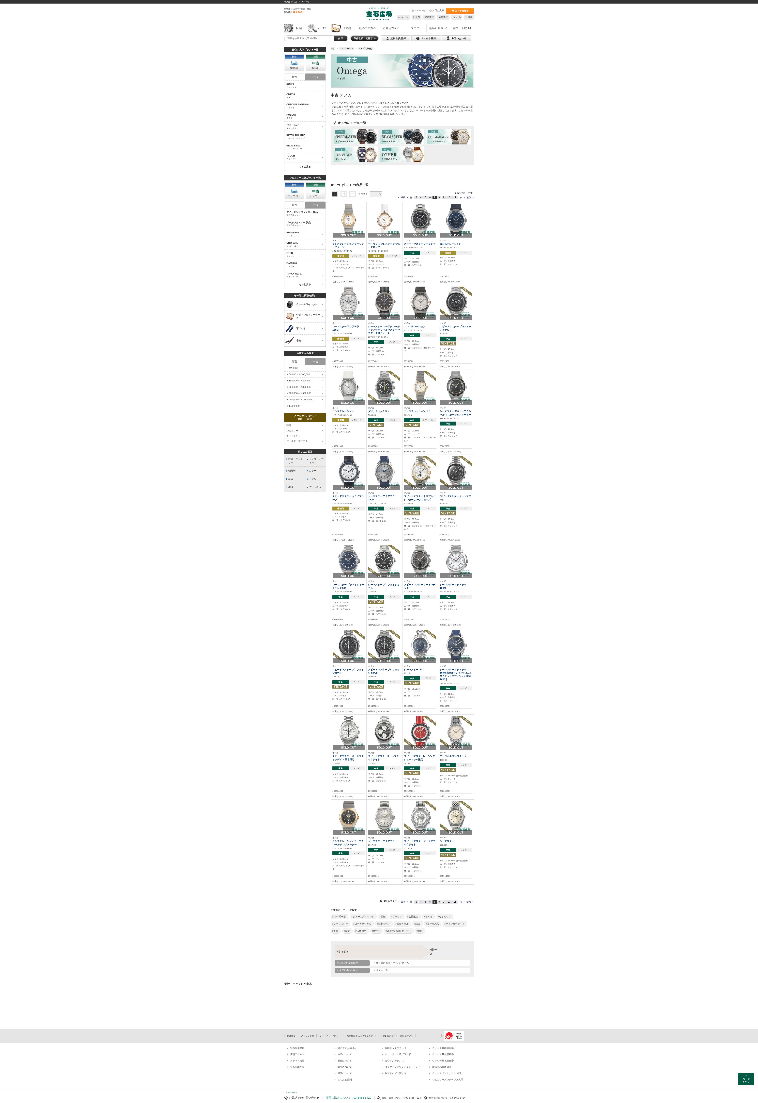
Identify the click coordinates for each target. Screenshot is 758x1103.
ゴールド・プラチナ (297, 441)
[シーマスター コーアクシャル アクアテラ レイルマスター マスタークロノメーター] (384, 302)
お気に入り (438, 10)
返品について (345, 1067)
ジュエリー (292, 430)
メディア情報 (297, 1060)
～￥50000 (292, 368)
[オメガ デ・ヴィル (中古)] (356, 154)
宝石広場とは (297, 1067)
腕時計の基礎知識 (441, 1067)
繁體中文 (429, 17)
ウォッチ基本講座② (443, 1054)
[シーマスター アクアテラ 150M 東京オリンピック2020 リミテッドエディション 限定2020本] (456, 645)
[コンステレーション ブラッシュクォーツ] (349, 219)
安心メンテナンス (394, 1060)
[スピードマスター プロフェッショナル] (456, 302)
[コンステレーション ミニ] (420, 387)
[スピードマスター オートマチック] (456, 472)
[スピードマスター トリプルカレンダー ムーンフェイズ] (420, 472)
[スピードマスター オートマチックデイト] (420, 817)
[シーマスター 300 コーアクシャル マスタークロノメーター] (456, 387)
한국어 (416, 17)
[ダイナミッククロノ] (384, 387)
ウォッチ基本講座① (443, 1048)
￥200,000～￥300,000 (298, 387)
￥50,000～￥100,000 (298, 374)
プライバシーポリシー (330, 1036)
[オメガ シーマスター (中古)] (402, 136)
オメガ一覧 (382, 970)
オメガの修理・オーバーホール (392, 962)
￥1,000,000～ (294, 406)
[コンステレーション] (456, 219)
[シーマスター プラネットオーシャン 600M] (349, 560)
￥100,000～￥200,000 (298, 380)
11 (454, 197)
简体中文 (443, 17)
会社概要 (291, 1036)
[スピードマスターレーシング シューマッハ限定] (420, 732)
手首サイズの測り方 (395, 1073)
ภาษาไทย (403, 17)
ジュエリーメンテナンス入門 (447, 1079)
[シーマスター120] (420, 645)
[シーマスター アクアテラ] (384, 817)
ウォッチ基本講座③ (443, 1060)
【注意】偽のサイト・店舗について (395, 1036)
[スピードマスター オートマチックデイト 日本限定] (349, 732)
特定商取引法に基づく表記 (360, 1036)
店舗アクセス (297, 1054)
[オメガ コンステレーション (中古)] (448, 136)
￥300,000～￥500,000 (298, 393)
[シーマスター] (456, 817)
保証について (345, 1073)
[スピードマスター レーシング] (420, 219)
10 (448, 197)
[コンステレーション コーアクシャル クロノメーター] (349, 817)
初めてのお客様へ (347, 1048)
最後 (468, 197)
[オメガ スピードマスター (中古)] (356, 136)
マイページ (420, 10)
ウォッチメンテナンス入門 (446, 1073)
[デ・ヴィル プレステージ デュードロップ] (384, 219)
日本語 (468, 17)
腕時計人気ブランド (395, 1048)
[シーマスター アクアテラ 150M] (349, 302)
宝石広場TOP (297, 1048)
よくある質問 (345, 1079)
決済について (345, 1054)
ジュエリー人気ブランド (398, 1054)
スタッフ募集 (307, 1036)
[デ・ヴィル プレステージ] (456, 732)
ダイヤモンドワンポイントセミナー (404, 1067)
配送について (345, 1060)
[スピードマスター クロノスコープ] (349, 472)
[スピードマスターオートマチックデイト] (384, 732)
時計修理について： (439, 1097)
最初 (403, 197)
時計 (288, 425)
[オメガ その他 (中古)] (402, 154)
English (457, 17)
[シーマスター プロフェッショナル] (384, 560)
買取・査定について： (393, 1097)
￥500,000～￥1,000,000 (299, 399)
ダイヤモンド (293, 436)
